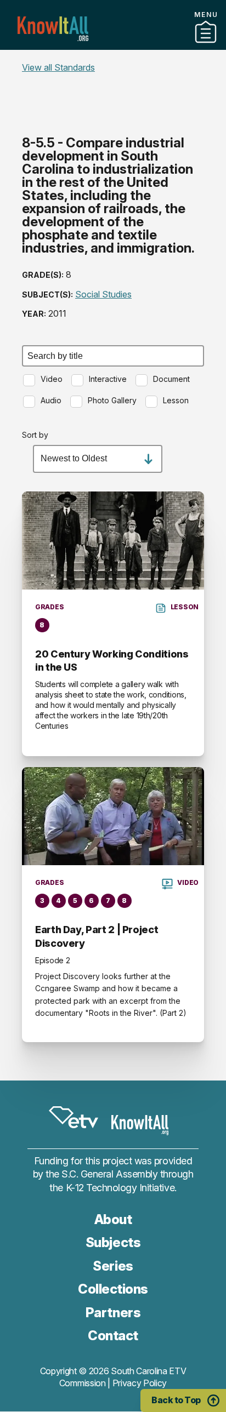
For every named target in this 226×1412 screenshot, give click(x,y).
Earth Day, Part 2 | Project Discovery (96, 936)
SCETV (73, 1117)
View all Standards (58, 67)
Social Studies (103, 294)
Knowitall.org (53, 28)
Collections (113, 1289)
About (113, 1219)
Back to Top (176, 1399)
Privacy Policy (139, 1382)
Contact (112, 59)
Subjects (113, 1242)
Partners (113, 45)
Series (113, 1266)
